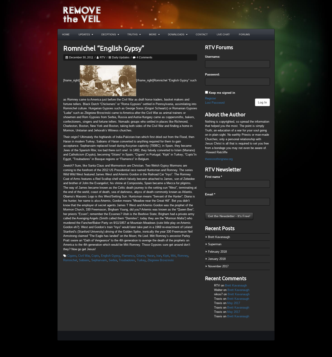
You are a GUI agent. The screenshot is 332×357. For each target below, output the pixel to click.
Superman (214, 244)
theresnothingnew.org (219, 159)
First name (213, 176)
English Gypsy (110, 255)
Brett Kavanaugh (219, 237)
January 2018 (217, 259)
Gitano (140, 255)
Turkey (141, 260)
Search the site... (269, 34)
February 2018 (217, 251)
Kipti (166, 255)
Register (210, 98)
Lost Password (214, 102)
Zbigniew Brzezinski (160, 260)
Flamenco (128, 255)
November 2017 (218, 266)
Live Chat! (223, 34)
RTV (102, 57)
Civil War (84, 255)
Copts (95, 255)
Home (66, 34)
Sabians (84, 260)
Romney (183, 255)
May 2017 (233, 303)
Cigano (71, 255)
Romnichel (70, 260)
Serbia (113, 260)
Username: (212, 56)
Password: (212, 74)
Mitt (173, 255)
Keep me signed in (222, 92)
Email (210, 194)
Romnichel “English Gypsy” (103, 48)
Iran (158, 255)
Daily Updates (120, 57)
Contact (202, 34)
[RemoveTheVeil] (82, 14)
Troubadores (127, 260)
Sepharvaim (99, 260)
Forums (244, 34)
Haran (150, 255)
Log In (262, 102)
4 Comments (144, 57)
